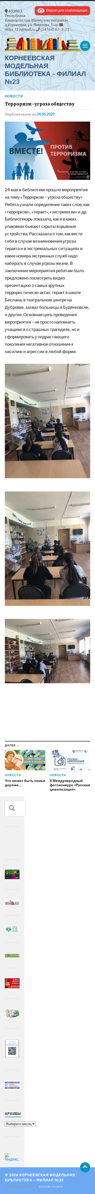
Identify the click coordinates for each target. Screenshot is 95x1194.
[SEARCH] (12, 808)
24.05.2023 (45, 114)
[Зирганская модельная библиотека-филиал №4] (47, 44)
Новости (14, 96)
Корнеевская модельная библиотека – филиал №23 (45, 69)
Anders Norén (51, 1186)
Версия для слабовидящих (66, 10)
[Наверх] (85, 1167)
